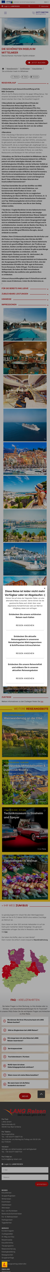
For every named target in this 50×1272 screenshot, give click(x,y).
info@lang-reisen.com (21, 608)
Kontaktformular (23, 606)
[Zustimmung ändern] (4, 1264)
